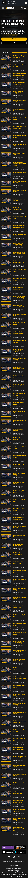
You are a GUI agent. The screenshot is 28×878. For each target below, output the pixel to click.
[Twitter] (19, 857)
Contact (9, 861)
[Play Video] (6, 58)
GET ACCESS (14, 39)
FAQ (10, 865)
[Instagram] (9, 857)
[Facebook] (14, 857)
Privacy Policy (22, 861)
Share (5, 861)
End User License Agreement (17, 863)
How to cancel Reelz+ (14, 865)
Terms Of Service (9, 863)
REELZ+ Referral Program (15, 861)
